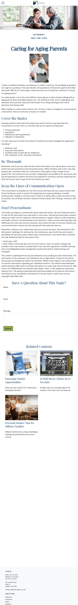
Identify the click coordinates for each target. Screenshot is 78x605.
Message (6, 311)
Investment (8, 599)
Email (5, 299)
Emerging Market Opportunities (15, 380)
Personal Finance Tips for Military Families (19, 424)
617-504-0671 (14, 577)
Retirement (8, 597)
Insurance (8, 604)
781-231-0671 (14, 575)
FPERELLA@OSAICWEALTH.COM (15, 590)
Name (5, 287)
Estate (7, 602)
